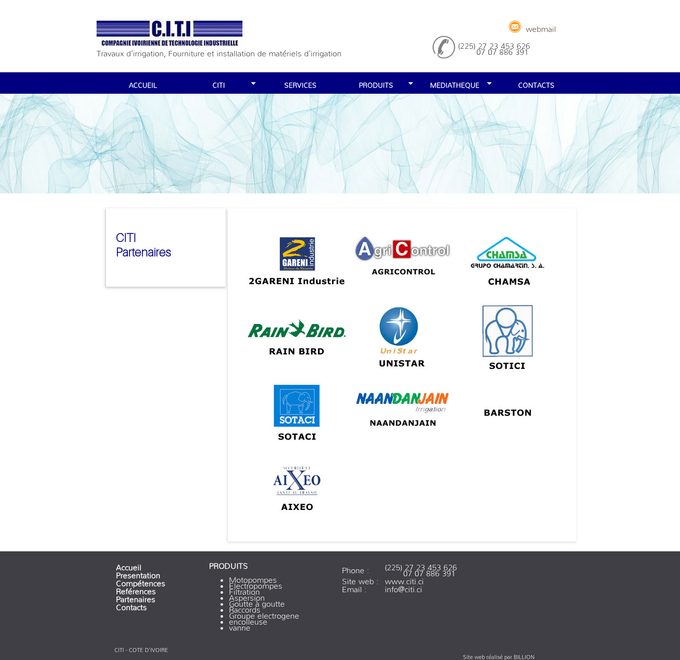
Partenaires (135, 597)
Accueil (128, 565)
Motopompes (253, 578)
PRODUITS (376, 83)
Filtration (244, 590)
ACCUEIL (143, 83)
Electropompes (255, 584)
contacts (536, 83)
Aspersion (247, 596)
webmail (541, 27)
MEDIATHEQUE (454, 83)
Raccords (244, 608)
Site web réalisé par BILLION (499, 656)
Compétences (140, 581)
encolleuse (248, 620)
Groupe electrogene (264, 614)
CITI (219, 83)
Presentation (138, 573)
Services (300, 83)
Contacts (131, 605)
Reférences (136, 589)
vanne (239, 626)
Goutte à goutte (257, 602)
